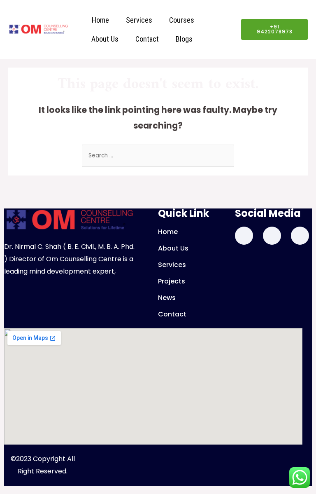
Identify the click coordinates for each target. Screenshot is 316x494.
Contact (147, 39)
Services (139, 20)
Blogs (184, 39)
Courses (181, 20)
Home (100, 20)
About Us (104, 39)
